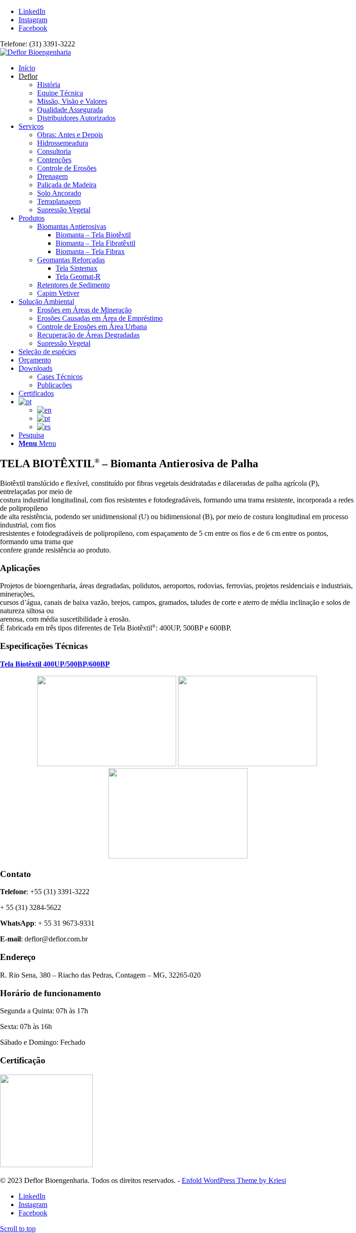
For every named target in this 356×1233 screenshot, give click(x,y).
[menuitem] (187, 68)
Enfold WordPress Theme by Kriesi (234, 1180)
